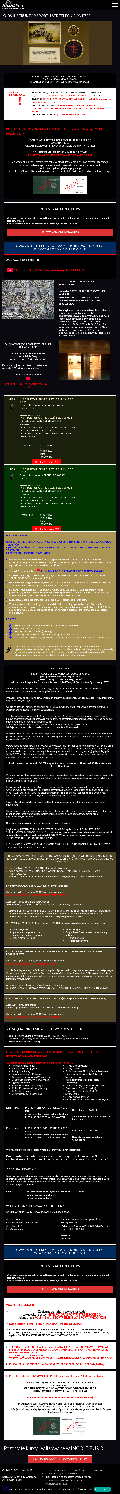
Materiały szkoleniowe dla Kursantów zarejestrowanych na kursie (48, 634)
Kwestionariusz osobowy (27, 628)
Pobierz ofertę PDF (49, 462)
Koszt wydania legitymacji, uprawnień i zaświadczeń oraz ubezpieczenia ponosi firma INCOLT (62, 637)
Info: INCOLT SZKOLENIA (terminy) (33, 631)
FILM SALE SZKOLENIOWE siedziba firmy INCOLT (72, 571)
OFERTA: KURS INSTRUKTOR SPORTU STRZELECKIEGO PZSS (47, 625)
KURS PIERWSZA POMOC (56, 1470)
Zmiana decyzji (102, 1489)
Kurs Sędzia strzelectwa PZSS (87, 1470)
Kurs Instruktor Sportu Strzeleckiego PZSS (68, 1477)
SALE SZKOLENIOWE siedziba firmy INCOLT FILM (49, 270)
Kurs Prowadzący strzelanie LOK (61, 1473)
